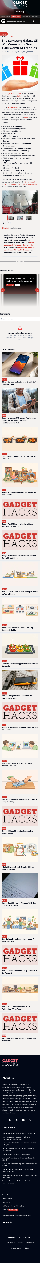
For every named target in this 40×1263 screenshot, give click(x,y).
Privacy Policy (7, 1199)
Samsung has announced (11, 93)
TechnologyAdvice (24, 1237)
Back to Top (7, 1222)
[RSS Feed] (29, 1120)
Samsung (20, 11)
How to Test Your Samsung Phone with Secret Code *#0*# (19, 1165)
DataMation (30, 1243)
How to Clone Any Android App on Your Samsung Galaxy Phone (19, 1144)
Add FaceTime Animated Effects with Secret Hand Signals (19, 1159)
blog (26, 117)
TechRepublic (10, 1243)
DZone (27, 1248)
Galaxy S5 (20, 96)
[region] (20, 202)
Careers (9, 1210)
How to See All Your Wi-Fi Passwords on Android (18, 1133)
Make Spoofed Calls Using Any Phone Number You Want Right (19, 1176)
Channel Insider (16, 1248)
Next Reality (26, 16)
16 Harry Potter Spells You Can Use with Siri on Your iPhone (18, 1150)
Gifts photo (6, 228)
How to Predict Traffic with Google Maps (16, 1154)
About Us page (10, 1113)
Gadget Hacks (16, 16)
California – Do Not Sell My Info (13, 1206)
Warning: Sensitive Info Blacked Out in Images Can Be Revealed (18, 1182)
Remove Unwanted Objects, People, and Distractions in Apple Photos (16, 1138)
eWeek (20, 1243)
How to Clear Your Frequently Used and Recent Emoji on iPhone (18, 1170)
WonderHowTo (5, 16)
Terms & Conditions (9, 1195)
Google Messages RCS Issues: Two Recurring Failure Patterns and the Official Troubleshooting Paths (20, 420)
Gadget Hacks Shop (14, 21)
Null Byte (35, 16)
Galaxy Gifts (13, 107)
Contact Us (6, 1202)
